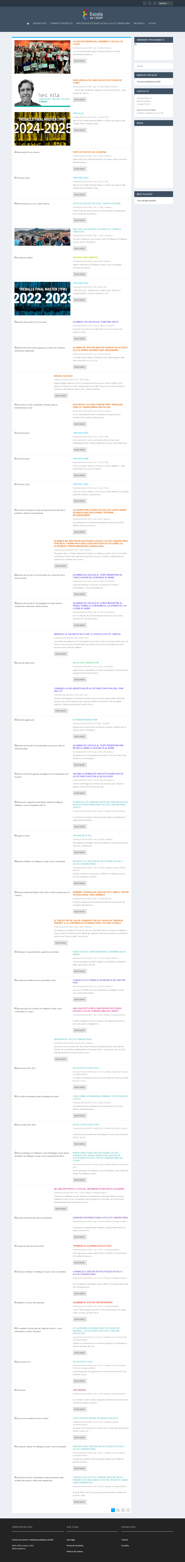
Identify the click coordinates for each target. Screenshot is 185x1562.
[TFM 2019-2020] (42, 458)
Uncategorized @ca (118, 1015)
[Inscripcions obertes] (42, 257)
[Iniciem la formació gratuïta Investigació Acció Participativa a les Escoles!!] (42, 775)
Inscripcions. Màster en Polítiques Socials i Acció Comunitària (99, 1447)
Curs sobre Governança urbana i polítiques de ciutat (100, 1097)
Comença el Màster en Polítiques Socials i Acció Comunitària (98, 1273)
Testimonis (79, 1390)
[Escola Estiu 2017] (42, 1361)
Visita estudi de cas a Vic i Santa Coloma (97, 203)
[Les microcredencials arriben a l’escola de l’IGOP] (42, 57)
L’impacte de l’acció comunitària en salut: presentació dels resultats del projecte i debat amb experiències (101, 1480)
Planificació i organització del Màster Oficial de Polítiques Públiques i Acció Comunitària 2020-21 (100, 805)
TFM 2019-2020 (80, 458)
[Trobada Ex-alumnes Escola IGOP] (42, 1246)
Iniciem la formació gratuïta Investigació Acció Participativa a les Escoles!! (98, 775)
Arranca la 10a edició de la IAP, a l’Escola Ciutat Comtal (87, 634)
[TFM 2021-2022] (42, 484)
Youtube (125, 1545)
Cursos (113, 1337)
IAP (106, 326)
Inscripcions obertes (85, 257)
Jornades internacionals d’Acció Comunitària (100, 1217)
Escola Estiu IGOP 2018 (86, 1124)
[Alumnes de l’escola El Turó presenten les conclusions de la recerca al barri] (42, 577)
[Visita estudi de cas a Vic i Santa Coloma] (42, 203)
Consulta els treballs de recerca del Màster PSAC (99, 981)
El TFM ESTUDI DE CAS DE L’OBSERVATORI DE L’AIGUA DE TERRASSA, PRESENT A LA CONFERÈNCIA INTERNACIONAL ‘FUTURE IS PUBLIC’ (89, 922)
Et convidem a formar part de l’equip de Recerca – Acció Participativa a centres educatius (96, 1331)
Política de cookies (75, 1551)
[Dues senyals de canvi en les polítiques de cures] (42, 93)
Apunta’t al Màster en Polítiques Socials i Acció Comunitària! (98, 862)
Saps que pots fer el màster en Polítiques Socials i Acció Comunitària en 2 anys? (97, 1009)
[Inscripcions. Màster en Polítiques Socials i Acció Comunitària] (42, 1446)
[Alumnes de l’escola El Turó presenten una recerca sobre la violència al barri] (42, 747)
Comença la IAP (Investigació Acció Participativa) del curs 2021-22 (88, 689)
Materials (139, 23)
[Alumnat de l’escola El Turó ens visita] (42, 322)
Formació (114, 811)
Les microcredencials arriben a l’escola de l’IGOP (98, 43)
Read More (79, 61)
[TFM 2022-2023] (42, 298)
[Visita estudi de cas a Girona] (42, 152)
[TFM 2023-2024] (42, 178)
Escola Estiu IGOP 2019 (86, 1068)
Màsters (123, 868)
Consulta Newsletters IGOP (148, 81)
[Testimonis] (42, 1390)
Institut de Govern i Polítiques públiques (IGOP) (32, 1540)
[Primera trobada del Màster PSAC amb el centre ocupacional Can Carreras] (42, 894)
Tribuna (114, 87)
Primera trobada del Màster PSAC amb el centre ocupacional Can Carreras (101, 893)
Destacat (107, 261)
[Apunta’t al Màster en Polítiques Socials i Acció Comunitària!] (42, 861)
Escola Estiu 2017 (83, 1361)
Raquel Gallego (63, 376)
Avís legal (71, 1540)
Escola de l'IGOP (86, 48)
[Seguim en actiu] (42, 835)
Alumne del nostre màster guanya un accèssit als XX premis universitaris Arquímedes (100, 349)
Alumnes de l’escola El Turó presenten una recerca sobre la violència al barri (98, 746)
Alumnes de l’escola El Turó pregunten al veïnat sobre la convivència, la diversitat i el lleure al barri (100, 606)
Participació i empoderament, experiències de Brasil (99, 953)
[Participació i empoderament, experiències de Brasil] (42, 952)
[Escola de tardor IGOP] (42, 662)
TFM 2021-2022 (80, 484)
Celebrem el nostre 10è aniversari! (93, 1302)
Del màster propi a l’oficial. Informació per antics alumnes (89, 1188)
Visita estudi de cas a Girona (89, 152)
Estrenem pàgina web (85, 719)
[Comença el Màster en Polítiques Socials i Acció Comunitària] (42, 1271)
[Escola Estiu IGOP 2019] (42, 1068)
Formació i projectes (61, 23)
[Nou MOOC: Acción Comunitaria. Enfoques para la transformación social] (42, 406)
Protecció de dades (75, 1545)
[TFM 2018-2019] (42, 433)
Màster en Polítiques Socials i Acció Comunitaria (103, 23)
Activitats (108, 207)
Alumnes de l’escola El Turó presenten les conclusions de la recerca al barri (97, 576)
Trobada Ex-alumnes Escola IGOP (92, 1245)
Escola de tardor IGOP (86, 662)
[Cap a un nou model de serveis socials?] (42, 1418)
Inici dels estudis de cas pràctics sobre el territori (97, 230)
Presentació (39, 23)
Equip (87, 380)
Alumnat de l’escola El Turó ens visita (95, 321)
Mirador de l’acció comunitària (73, 1039)
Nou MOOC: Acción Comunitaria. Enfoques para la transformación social (98, 406)
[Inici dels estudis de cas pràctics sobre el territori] (42, 237)
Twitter (124, 1540)
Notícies (107, 48)
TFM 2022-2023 (80, 283)
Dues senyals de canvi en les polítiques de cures (97, 81)
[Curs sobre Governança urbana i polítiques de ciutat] (42, 1096)
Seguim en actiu (82, 835)
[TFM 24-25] (42, 129)
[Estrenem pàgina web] (42, 719)
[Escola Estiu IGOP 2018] (42, 1124)
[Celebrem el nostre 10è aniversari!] (42, 1302)
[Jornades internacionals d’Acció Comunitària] (42, 1217)
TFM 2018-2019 (80, 433)
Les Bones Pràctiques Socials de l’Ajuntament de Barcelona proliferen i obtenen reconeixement (100, 513)
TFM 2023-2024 (80, 177)
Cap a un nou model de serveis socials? (95, 1418)
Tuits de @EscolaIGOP (146, 200)
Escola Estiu (108, 666)
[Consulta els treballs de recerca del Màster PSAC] (42, 980)
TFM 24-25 (78, 113)
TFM (106, 117)
